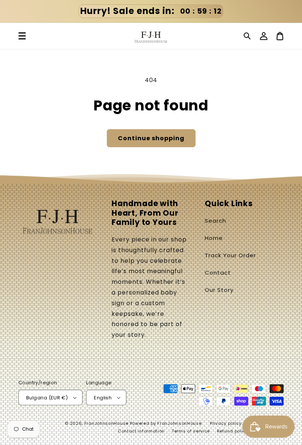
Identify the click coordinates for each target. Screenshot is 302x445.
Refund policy (232, 431)
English (103, 397)
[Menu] (22, 36)
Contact (218, 272)
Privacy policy (226, 423)
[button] (247, 36)
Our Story (219, 290)
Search (215, 221)
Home (214, 238)
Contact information (141, 431)
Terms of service (191, 431)
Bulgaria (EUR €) (47, 397)
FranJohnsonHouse (106, 423)
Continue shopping (151, 138)
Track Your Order (230, 255)
